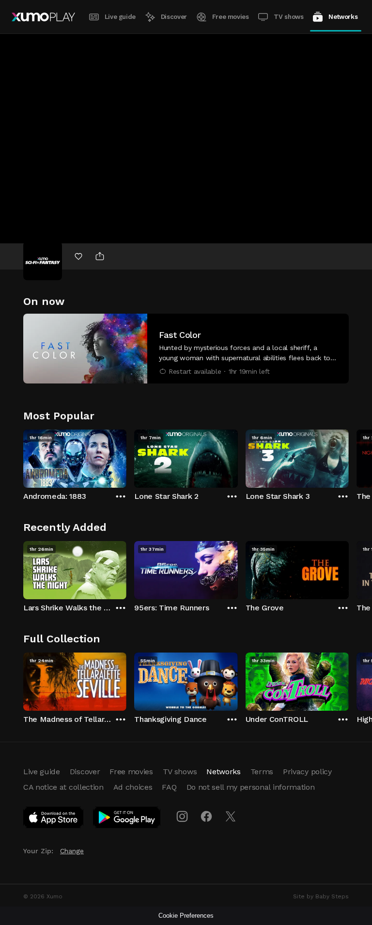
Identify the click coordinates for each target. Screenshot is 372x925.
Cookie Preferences (186, 915)
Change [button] (72, 851)
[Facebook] (206, 816)
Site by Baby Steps (321, 896)
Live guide (120, 16)
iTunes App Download (53, 819)
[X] (230, 816)
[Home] (43, 17)
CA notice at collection (63, 787)
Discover (174, 16)
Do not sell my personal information (250, 787)
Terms (261, 771)
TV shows (288, 16)
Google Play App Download (127, 819)
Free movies (230, 16)
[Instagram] (182, 816)
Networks (342, 16)
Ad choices (133, 787)
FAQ (169, 787)
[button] (186, 348)
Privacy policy (307, 771)
